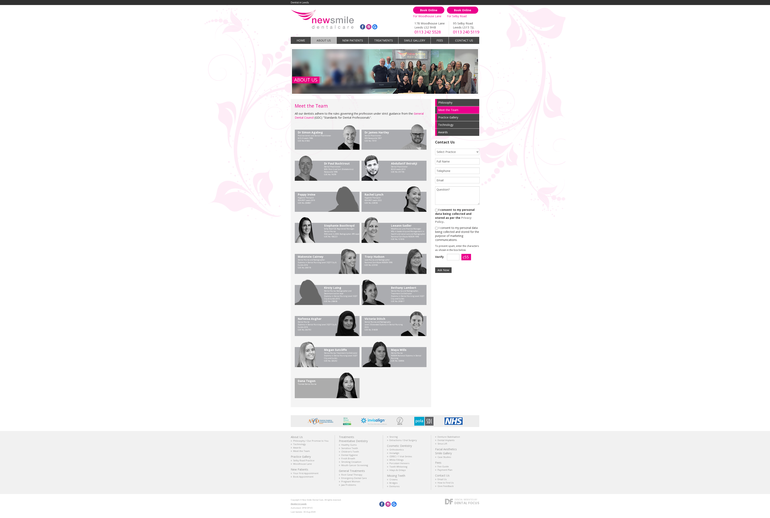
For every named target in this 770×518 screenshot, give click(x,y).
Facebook (362, 26)
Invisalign (394, 452)
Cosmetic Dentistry (399, 446)
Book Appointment (303, 476)
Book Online (428, 10)
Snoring (393, 436)
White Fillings (396, 459)
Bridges (393, 482)
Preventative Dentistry (353, 441)
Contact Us (464, 40)
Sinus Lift (442, 443)
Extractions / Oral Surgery (403, 440)
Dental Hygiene (349, 454)
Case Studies (444, 456)
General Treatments (352, 471)
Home (301, 40)
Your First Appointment (305, 473)
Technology (445, 125)
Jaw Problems (348, 484)
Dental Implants (446, 440)
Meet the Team (448, 110)
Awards (443, 132)
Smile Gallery (414, 40)
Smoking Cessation (351, 461)
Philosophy (445, 102)
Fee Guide (443, 466)
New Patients (352, 40)
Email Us (442, 479)
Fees (440, 40)
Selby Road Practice (303, 460)
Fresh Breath (348, 458)
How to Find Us (446, 482)
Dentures (394, 486)
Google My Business (375, 26)
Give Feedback (446, 486)
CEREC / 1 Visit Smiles (400, 456)
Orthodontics (396, 449)
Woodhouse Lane (302, 463)
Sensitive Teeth (349, 448)
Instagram (369, 26)
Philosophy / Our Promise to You (310, 440)
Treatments (383, 40)
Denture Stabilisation (449, 436)
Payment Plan (445, 469)
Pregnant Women (350, 481)
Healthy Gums (349, 444)
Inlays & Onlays (397, 470)
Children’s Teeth (350, 451)
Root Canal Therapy (351, 474)
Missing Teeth (396, 476)
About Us (324, 40)
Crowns (393, 479)
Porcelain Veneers (399, 463)
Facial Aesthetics (446, 449)
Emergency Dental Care (354, 478)
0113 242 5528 (427, 32)
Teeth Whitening (398, 466)
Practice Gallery (301, 456)
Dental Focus (466, 503)
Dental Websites (464, 499)
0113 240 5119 (466, 32)
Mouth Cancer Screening (354, 465)
